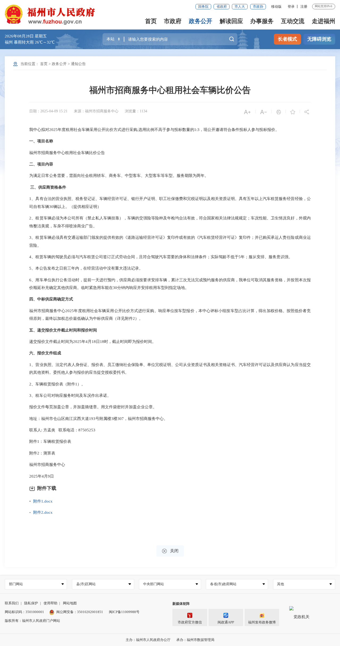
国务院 (203, 6)
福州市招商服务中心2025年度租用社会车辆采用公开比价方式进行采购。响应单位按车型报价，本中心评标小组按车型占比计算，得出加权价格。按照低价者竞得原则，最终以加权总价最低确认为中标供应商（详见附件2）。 (170, 315)
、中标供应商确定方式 (53, 299)
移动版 (276, 6)
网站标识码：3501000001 (24, 612)
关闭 (170, 551)
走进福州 (323, 21)
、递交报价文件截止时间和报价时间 (65, 330)
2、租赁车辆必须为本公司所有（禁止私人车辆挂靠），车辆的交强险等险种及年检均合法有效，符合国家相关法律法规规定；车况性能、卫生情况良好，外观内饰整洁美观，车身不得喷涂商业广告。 (170, 222)
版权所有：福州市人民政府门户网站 (32, 621)
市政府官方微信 (190, 622)
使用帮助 (50, 603)
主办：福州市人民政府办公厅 (148, 640)
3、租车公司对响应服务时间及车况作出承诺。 (70, 395)
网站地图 (70, 603)
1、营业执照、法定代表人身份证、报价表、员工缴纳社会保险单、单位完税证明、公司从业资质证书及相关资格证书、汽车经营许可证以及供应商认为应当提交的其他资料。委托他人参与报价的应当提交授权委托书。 (170, 369)
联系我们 (12, 603)
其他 (280, 584)
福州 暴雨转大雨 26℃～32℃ (30, 42)
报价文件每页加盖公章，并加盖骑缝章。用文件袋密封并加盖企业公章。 (93, 407)
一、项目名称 (41, 141)
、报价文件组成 (47, 353)
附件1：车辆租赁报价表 (50, 441)
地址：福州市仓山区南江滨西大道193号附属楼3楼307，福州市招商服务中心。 (98, 418)
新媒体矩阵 (181, 604)
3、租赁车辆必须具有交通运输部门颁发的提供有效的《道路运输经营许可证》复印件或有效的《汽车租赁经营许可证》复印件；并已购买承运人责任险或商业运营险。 (170, 241)
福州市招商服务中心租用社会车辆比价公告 (170, 90)
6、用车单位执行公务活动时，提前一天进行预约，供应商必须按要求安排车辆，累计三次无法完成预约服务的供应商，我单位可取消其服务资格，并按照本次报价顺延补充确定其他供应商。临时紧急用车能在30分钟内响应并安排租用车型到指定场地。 (170, 284)
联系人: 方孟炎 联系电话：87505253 (62, 430)
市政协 (258, 6)
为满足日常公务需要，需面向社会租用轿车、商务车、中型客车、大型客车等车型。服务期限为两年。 (119, 175)
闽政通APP (226, 622)
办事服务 (262, 21)
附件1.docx (43, 501)
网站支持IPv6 (323, 6)
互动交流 (292, 21)
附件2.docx (43, 512)
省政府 (221, 6)
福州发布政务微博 (262, 622)
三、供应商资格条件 (48, 187)
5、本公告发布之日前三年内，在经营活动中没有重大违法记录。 (86, 268)
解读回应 (231, 21)
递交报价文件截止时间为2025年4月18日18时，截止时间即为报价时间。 (92, 341)
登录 (291, 6)
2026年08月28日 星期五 (26, 36)
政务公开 (200, 21)
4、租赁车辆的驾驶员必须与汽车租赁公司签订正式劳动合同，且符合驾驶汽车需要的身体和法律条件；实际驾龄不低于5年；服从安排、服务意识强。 (160, 257)
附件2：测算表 (42, 453)
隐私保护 (31, 603)
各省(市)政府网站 (223, 584)
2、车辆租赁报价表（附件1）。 (57, 384)
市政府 (172, 21)
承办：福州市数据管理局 (195, 640)
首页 (151, 21)
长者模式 (287, 39)
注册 (303, 6)
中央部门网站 (153, 584)
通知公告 (78, 64)
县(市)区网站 (86, 584)
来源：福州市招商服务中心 (96, 111)
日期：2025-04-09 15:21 (48, 111)
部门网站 (16, 584)
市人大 (240, 6)
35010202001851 (90, 612)
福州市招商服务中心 (47, 464)
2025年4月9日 (41, 476)
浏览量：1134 (136, 111)
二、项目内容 (41, 164)
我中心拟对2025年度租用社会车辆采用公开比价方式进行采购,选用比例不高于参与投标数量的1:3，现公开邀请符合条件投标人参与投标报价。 (154, 130)
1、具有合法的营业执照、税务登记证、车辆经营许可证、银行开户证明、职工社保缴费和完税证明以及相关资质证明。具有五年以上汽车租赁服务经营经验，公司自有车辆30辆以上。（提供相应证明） (170, 203)
